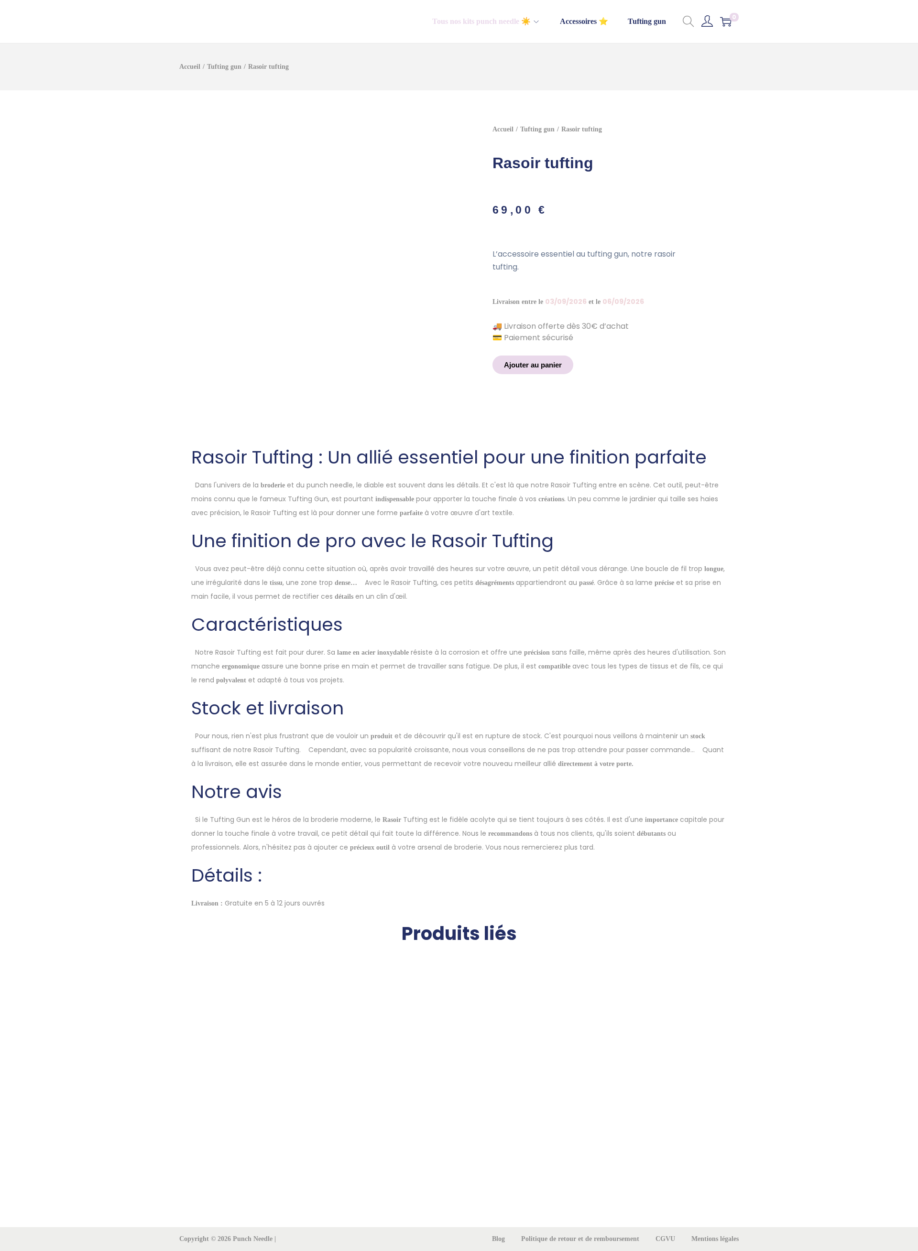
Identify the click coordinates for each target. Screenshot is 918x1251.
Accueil (189, 66)
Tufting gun (224, 66)
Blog (498, 1238)
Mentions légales (715, 1238)
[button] (532, 365)
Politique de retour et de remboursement (580, 1238)
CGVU (665, 1238)
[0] (726, 21)
